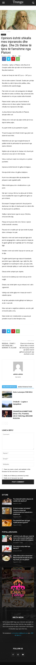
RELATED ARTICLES (9, 387)
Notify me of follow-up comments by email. (16, 475)
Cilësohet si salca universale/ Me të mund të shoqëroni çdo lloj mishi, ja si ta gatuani (22, 557)
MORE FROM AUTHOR (25, 387)
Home (2, 32)
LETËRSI (8, 32)
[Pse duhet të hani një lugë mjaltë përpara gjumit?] (7, 523)
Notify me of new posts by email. (13, 478)
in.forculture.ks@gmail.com (20, 633)
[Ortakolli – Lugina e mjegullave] (7, 404)
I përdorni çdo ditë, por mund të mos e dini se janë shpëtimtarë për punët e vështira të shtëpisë (23, 538)
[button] (33, 3)
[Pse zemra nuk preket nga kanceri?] (7, 548)
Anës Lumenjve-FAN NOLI (22, 392)
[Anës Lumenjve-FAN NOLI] (7, 394)
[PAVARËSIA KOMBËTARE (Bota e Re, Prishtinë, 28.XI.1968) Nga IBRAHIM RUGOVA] (7, 413)
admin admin (18, 374)
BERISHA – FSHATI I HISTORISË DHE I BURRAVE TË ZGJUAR (9, 346)
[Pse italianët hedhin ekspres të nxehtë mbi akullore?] (7, 501)
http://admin (18, 377)
